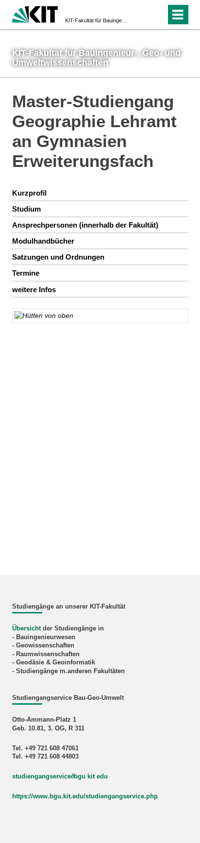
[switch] (141, 14)
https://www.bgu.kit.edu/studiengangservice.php (85, 796)
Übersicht (26, 628)
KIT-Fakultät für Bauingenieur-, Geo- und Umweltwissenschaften (97, 20)
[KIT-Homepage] (35, 13)
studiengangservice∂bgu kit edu (60, 776)
